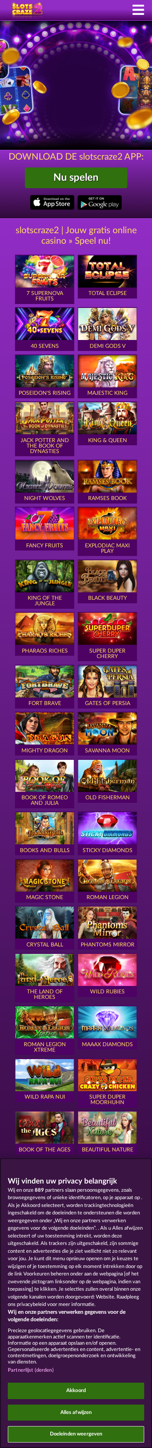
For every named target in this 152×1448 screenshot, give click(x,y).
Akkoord (76, 1390)
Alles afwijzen (76, 1412)
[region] (76, 1303)
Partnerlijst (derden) (31, 1370)
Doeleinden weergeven (76, 1434)
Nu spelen (76, 178)
